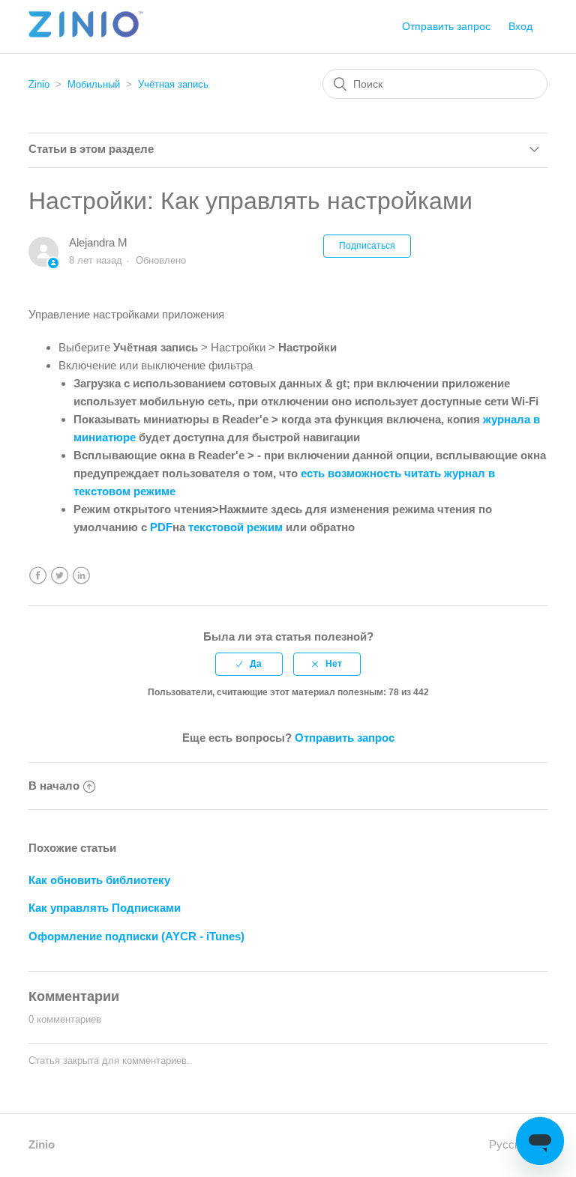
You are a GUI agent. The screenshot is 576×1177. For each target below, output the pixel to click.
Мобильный (94, 84)
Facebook (37, 575)
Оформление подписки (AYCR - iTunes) (136, 936)
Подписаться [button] (367, 245)
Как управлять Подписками (104, 907)
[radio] (249, 664)
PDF (161, 527)
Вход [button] (520, 26)
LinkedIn (81, 575)
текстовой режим (237, 527)
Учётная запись (173, 84)
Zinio (39, 84)
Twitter (59, 575)
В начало (54, 785)
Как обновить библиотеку (99, 880)
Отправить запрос (446, 26)
